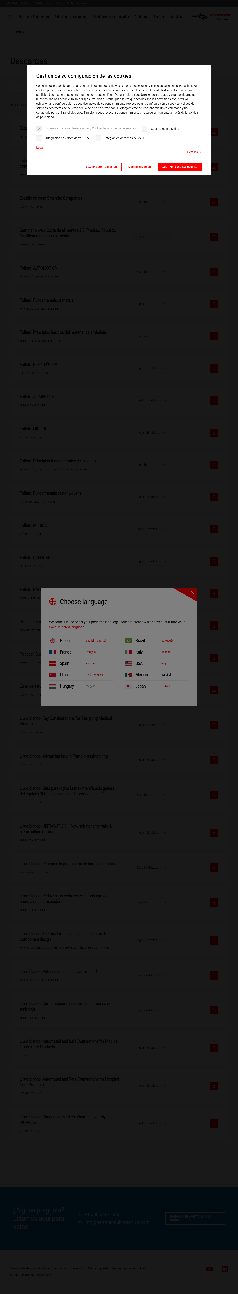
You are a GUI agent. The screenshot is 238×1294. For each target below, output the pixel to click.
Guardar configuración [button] (101, 167)
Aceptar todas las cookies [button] (179, 167)
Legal (40, 147)
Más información (139, 167)
